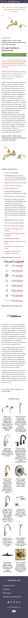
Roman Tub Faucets (18, 65)
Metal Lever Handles (7, 65)
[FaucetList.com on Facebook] (11, 602)
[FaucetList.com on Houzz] (19, 602)
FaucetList (16, 257)
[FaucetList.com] (14, 1)
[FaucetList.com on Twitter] (8, 602)
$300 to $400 (11, 60)
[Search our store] (25, 1)
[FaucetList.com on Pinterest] (14, 602)
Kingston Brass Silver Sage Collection (15, 63)
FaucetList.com (16, 607)
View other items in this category (14, 226)
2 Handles (18, 60)
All (21, 60)
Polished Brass (17, 185)
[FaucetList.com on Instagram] (17, 602)
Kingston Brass (6, 38)
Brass (24, 60)
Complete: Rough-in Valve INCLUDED (11, 61)
